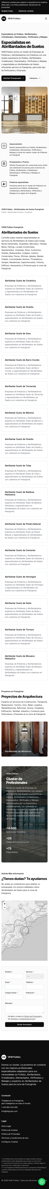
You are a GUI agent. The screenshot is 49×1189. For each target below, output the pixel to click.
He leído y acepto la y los (25, 1017)
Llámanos (33, 78)
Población (30, 993)
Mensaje (9, 1003)
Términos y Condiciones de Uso (23, 1019)
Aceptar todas (7, 11)
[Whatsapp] (41, 1181)
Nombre (9, 972)
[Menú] (46, 18)
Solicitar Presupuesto (12, 78)
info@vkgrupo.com (9, 1111)
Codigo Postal (11, 993)
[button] (24, 930)
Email (8, 982)
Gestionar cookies (26, 11)
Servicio (30, 972)
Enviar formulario (24, 1024)
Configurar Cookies (9, 1142)
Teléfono (30, 982)
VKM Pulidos (13, 18)
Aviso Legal (6, 1126)
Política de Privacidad (32, 1016)
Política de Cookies (9, 1130)
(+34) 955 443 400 (9, 1107)
